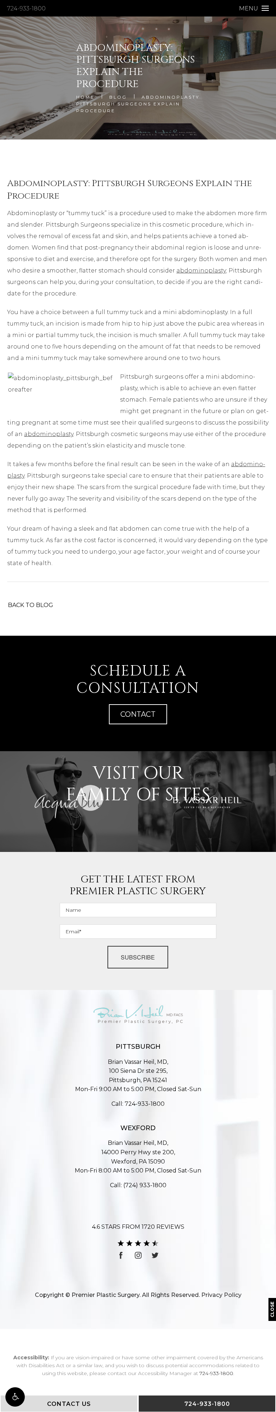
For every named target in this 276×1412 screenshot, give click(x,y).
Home (85, 97)
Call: (138, 1103)
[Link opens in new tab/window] (121, 1255)
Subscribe (138, 957)
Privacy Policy (221, 1295)
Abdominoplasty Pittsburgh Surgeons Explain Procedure (137, 103)
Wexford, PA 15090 (138, 1157)
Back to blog (30, 605)
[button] (15, 1397)
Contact (138, 714)
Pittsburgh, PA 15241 (138, 1075)
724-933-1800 (26, 8)
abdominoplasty (201, 270)
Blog (118, 97)
